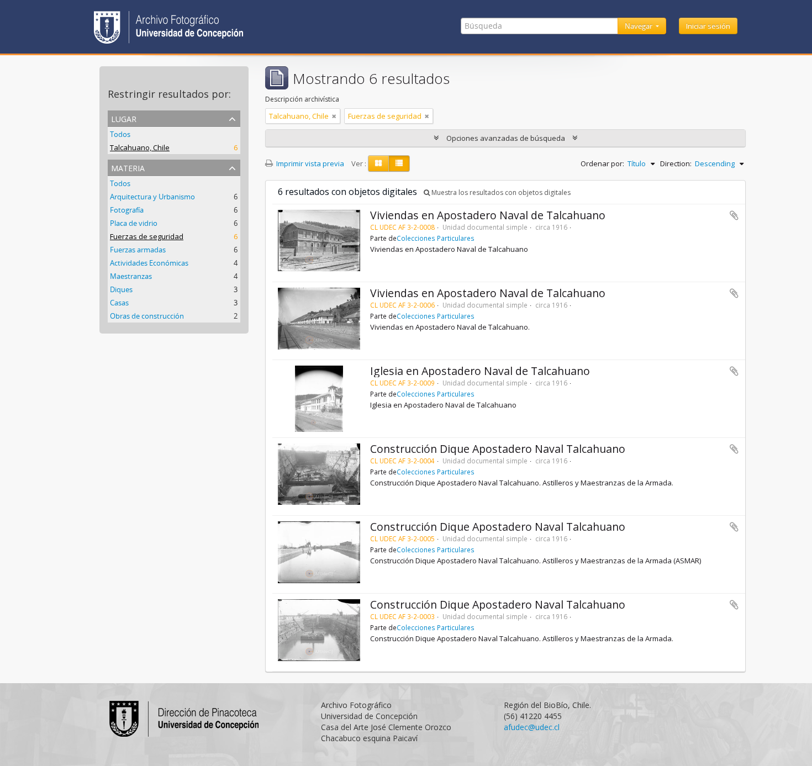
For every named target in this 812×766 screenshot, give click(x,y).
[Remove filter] (334, 115)
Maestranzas (131, 276)
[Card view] (378, 163)
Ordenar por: (602, 163)
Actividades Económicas (149, 263)
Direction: (676, 163)
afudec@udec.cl (532, 727)
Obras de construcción (147, 316)
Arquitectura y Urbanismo (152, 197)
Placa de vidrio (133, 223)
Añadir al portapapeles (734, 215)
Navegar (639, 26)
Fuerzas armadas (138, 250)
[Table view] (399, 163)
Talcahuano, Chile (140, 147)
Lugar (123, 117)
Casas (119, 303)
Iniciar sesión (708, 26)
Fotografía (127, 210)
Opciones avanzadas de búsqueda (506, 138)
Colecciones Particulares (435, 238)
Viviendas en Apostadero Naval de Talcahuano (487, 215)
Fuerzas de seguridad (146, 236)
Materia (128, 167)
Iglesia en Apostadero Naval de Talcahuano (480, 370)
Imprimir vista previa (309, 163)
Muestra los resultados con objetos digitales (500, 192)
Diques (121, 289)
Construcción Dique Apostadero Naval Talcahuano (497, 448)
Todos (120, 134)
